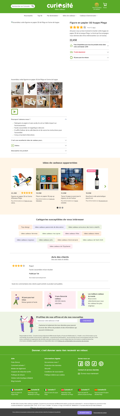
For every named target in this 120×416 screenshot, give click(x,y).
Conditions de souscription (54, 372)
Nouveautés (28, 16)
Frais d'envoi (15, 362)
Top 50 (39, 16)
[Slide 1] (17, 89)
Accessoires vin (103, 201)
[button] (57, 208)
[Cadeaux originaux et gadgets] (60, 5)
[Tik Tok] (94, 363)
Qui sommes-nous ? (52, 362)
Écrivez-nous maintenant (89, 373)
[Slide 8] (56, 102)
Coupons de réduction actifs (21, 372)
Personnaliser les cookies (100, 412)
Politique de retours (18, 375)
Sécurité (47, 368)
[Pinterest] (101, 363)
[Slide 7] (43, 102)
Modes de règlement (18, 368)
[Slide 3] (43, 89)
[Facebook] (80, 363)
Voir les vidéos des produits (14, 111)
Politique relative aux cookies (55, 375)
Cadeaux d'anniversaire (88, 16)
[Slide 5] (17, 102)
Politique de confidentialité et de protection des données (73, 341)
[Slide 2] (30, 89)
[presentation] (14, 186)
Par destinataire (52, 16)
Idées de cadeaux (69, 16)
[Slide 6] (30, 102)
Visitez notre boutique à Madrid (22, 378)
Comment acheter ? (18, 365)
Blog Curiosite (16, 381)
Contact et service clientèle (88, 370)
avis (94, 27)
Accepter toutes (85, 412)
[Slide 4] (56, 89)
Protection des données (53, 365)
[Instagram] (87, 363)
